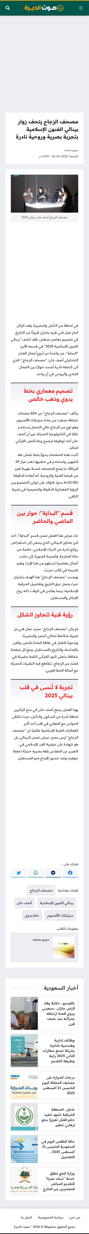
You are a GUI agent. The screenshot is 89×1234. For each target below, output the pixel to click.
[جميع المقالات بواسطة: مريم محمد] (63, 947)
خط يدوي (32, 915)
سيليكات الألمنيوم (60, 915)
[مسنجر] (53, 873)
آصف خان (24, 903)
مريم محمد (71, 150)
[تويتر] (19, 873)
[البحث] (8, 8)
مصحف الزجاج (41, 890)
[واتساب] (36, 873)
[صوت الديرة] (44, 8)
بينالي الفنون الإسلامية (56, 903)
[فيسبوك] (70, 873)
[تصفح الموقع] (81, 8)
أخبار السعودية (61, 987)
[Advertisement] (44, 62)
